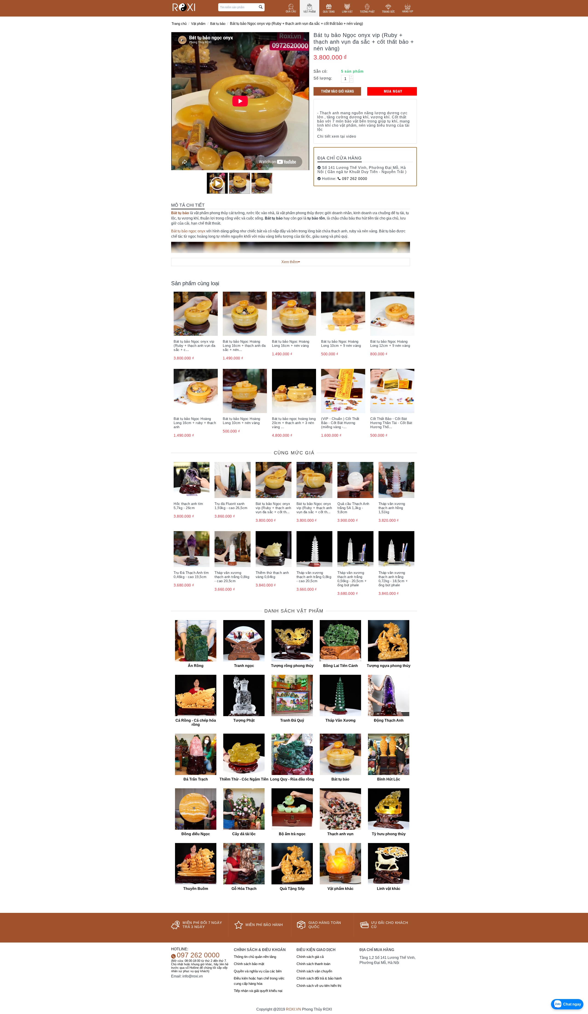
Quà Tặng (329, 11)
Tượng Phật (367, 11)
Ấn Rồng (196, 666)
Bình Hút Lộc (388, 779)
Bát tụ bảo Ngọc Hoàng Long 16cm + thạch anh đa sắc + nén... (244, 345)
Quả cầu (291, 11)
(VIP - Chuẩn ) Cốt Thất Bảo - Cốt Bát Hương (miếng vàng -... (340, 423)
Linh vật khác (388, 889)
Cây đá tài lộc (244, 834)
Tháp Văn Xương (340, 720)
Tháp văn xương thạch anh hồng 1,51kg (392, 508)
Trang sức (388, 11)
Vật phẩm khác (340, 889)
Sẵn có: (321, 71)
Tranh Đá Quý (292, 720)
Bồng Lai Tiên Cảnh (340, 666)
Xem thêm (289, 262)
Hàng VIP (407, 11)
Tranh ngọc (244, 666)
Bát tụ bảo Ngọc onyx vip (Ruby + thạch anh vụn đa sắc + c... (194, 345)
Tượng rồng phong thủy (292, 666)
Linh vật (347, 11)
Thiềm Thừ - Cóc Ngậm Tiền (244, 779)
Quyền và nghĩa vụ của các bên (258, 971)
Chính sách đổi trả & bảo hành (319, 978)
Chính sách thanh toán (313, 964)
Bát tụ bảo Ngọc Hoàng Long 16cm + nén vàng (290, 343)
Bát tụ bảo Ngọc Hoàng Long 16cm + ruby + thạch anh (195, 423)
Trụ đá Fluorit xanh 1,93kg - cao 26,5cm (231, 506)
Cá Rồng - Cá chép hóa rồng (195, 722)
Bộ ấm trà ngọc (292, 834)
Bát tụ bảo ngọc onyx (188, 231)
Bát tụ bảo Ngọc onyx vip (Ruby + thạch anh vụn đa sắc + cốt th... (273, 508)
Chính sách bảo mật (249, 964)
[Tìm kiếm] (261, 7)
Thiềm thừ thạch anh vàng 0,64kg (272, 575)
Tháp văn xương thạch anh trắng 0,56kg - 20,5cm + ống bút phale (352, 579)
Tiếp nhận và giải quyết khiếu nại (258, 991)
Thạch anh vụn (340, 834)
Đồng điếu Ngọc (195, 834)
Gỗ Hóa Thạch (244, 889)
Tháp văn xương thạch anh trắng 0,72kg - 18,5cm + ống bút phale (393, 579)
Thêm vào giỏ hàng (337, 91)
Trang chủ (179, 24)
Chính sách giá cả (310, 957)
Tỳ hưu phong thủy (389, 834)
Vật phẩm (309, 11)
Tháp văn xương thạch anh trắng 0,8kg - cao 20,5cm (232, 577)
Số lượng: (323, 78)
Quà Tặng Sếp (292, 889)
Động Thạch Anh (389, 720)
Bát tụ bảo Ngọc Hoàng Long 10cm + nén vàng (241, 421)
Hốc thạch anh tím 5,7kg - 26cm (188, 506)
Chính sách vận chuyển (314, 971)
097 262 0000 (354, 179)
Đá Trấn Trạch (196, 779)
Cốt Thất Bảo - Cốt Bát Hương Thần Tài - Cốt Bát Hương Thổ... (391, 423)
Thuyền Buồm (195, 889)
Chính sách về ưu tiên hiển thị (319, 986)
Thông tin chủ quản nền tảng (255, 957)
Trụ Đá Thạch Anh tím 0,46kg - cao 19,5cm (191, 575)
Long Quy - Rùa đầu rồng (292, 779)
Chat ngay (572, 1004)
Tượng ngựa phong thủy (388, 666)
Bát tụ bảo (217, 24)
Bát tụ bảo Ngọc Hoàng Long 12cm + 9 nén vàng (390, 343)
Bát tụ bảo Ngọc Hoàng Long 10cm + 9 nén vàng (341, 343)
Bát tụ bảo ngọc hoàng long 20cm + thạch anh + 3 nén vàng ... (294, 423)
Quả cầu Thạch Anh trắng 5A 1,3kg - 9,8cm (353, 508)
